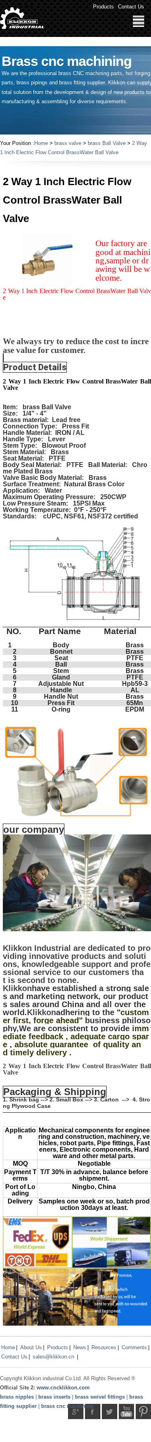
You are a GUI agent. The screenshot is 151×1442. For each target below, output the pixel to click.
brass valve (67, 143)
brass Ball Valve (107, 143)
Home (41, 143)
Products (103, 7)
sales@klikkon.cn (53, 1357)
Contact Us (131, 7)
